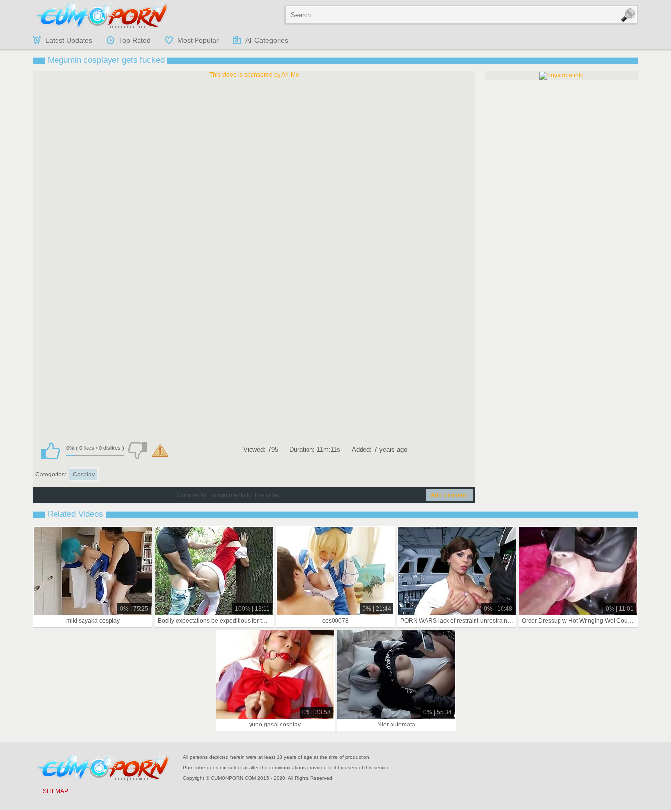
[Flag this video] (160, 450)
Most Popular (198, 40)
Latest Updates (68, 40)
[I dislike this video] (137, 450)
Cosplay (84, 474)
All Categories (266, 40)
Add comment (449, 495)
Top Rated (135, 40)
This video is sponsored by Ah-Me (254, 74)
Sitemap (55, 791)
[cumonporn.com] (101, 15)
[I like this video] (50, 450)
